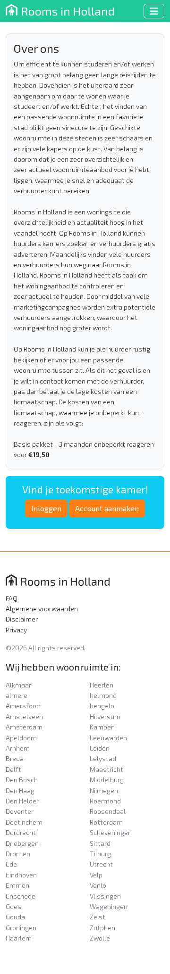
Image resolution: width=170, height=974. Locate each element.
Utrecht (101, 864)
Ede (11, 864)
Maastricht (106, 769)
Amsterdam (24, 727)
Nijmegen (104, 790)
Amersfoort (24, 706)
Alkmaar (18, 685)
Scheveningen (111, 832)
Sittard (100, 843)
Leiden (100, 748)
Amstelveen (24, 716)
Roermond (105, 801)
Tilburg (100, 854)
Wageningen (109, 906)
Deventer (20, 811)
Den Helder (22, 801)
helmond (103, 695)
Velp (96, 875)
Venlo (98, 885)
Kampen (102, 727)
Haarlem (19, 938)
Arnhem (18, 748)
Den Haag (20, 790)
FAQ (11, 598)
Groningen (21, 928)
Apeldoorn (21, 738)
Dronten (18, 854)
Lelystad (103, 758)
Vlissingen (105, 896)
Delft (13, 769)
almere (16, 695)
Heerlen (101, 685)
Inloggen (46, 508)
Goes (13, 906)
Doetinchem (24, 822)
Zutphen (102, 928)
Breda (15, 758)
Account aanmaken (107, 508)
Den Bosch (22, 780)
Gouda (15, 917)
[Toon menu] (154, 11)
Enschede (20, 896)
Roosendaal (108, 811)
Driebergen (22, 843)
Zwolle (100, 938)
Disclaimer (22, 619)
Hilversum (105, 716)
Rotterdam (106, 822)
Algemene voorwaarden (42, 609)
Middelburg (107, 780)
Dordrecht (21, 832)
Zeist (97, 917)
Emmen (17, 885)
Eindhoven (21, 875)
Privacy (16, 630)
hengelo (102, 706)
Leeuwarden (108, 738)
